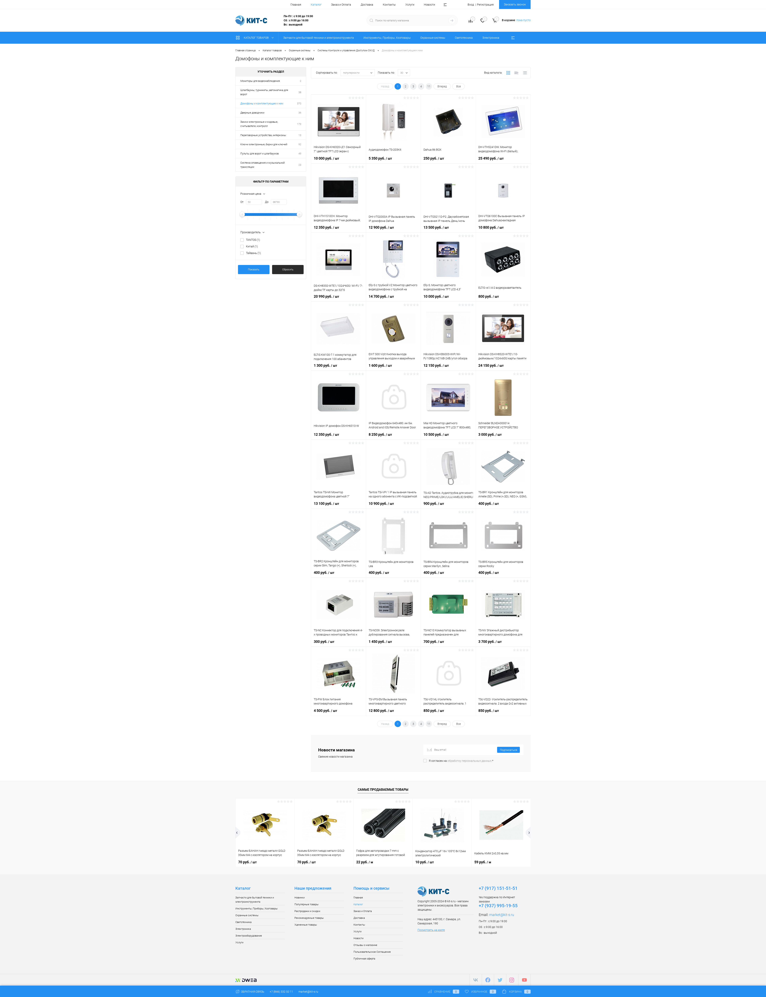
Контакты (389, 4)
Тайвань (253, 253)
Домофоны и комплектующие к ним (261, 103)
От (242, 202)
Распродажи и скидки (307, 911)
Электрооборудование (248, 935)
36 (299, 112)
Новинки (299, 897)
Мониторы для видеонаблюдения (260, 80)
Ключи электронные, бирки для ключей (263, 144)
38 (299, 92)
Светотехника (243, 922)
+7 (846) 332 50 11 (281, 991)
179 (299, 124)
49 (299, 153)
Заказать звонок (515, 4)
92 (299, 144)
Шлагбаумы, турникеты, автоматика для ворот (264, 92)
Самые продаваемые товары (383, 789)
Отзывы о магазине (365, 945)
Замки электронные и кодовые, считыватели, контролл (259, 123)
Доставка (367, 4)
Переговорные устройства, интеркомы (263, 135)
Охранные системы (247, 915)
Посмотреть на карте (431, 930)
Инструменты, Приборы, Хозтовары (256, 908)
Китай (252, 246)
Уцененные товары (305, 924)
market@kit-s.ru (501, 915)
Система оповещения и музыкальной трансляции (262, 164)
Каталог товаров (256, 37)
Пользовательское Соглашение (372, 951)
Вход (471, 4)
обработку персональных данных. (469, 760)
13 (299, 135)
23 (299, 164)
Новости (429, 4)
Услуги (409, 4)
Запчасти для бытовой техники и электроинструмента (254, 899)
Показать (253, 269)
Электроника (243, 928)
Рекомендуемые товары (309, 917)
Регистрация (485, 4)
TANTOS (253, 239)
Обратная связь (252, 991)
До (266, 202)
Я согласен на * (461, 760)
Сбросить (287, 269)
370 (299, 103)
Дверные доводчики (252, 112)
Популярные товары (306, 904)
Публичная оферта (364, 958)
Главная (295, 4)
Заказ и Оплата (341, 4)
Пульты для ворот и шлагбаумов (259, 153)
